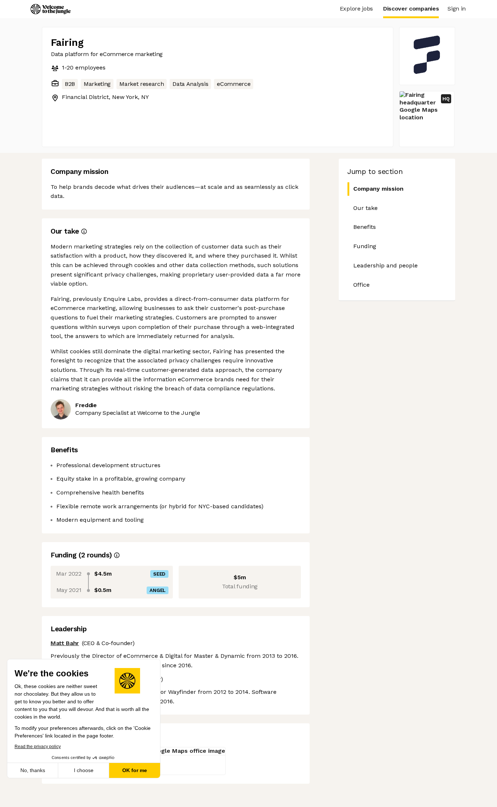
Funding (364, 246)
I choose (84, 770)
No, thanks (32, 770)
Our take (365, 207)
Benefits (364, 226)
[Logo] (51, 9)
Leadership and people (385, 265)
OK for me (134, 770)
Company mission (378, 188)
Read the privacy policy (38, 746)
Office (361, 284)
